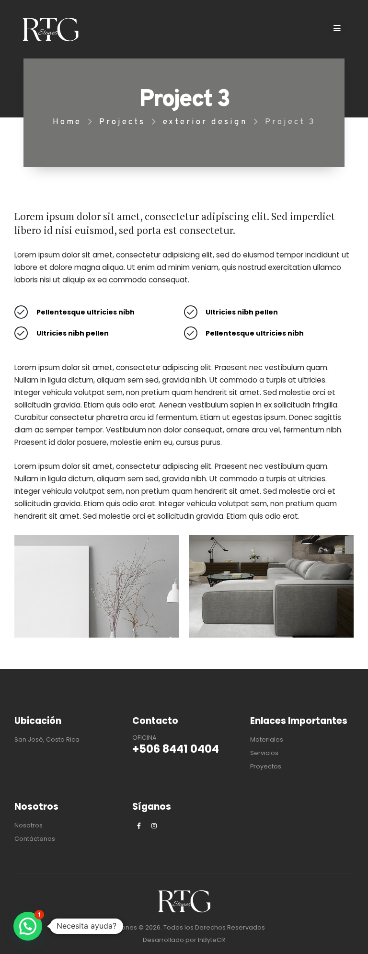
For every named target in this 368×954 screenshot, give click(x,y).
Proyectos (265, 766)
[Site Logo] (50, 29)
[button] (27, 926)
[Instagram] (154, 825)
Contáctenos (34, 839)
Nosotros (28, 825)
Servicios (264, 753)
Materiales (266, 739)
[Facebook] (139, 825)
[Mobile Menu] (337, 28)
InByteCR (211, 940)
